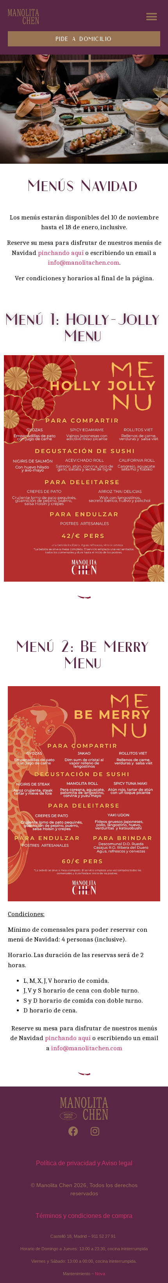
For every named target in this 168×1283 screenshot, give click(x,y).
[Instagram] (95, 1131)
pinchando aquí (61, 253)
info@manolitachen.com (83, 262)
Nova (100, 1273)
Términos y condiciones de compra (84, 1215)
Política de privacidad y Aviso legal (84, 1163)
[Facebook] (73, 1131)
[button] (151, 16)
